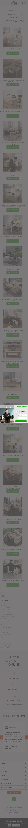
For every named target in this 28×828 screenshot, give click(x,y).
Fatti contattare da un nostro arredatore (21, 421)
